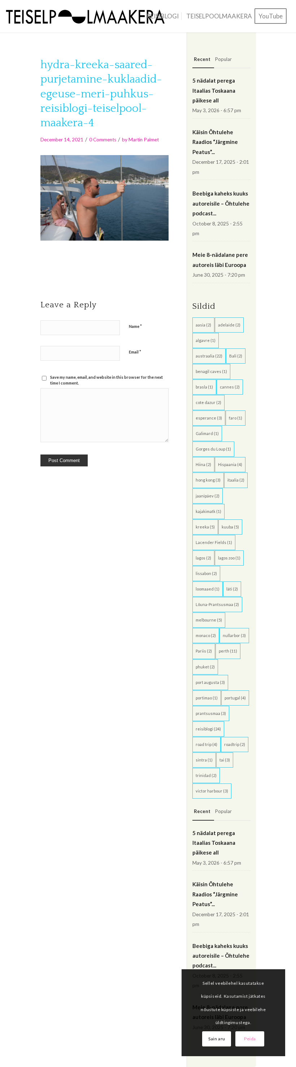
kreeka (205, 526)
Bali (235, 356)
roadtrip (234, 744)
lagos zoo (229, 558)
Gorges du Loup (213, 449)
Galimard (207, 433)
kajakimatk (208, 511)
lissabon (206, 573)
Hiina (203, 464)
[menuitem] (162, 16)
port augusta (210, 682)
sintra (204, 760)
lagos (203, 558)
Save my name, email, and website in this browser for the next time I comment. (106, 380)
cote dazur (208, 402)
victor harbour (212, 791)
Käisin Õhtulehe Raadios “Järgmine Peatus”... (215, 142)
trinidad (206, 775)
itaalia (235, 480)
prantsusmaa (211, 713)
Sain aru (216, 1038)
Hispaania (230, 464)
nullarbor (234, 635)
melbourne (209, 620)
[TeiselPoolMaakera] (88, 16)
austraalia (209, 356)
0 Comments (102, 139)
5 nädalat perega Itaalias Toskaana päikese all (213, 90)
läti (232, 589)
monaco (206, 635)
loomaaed (207, 589)
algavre (206, 340)
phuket (205, 666)
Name (135, 326)
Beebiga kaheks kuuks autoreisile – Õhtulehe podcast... (220, 203)
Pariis (204, 651)
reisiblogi (208, 728)
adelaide (229, 324)
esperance (209, 418)
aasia (203, 324)
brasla (204, 387)
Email (135, 352)
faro (235, 418)
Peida (250, 1038)
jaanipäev (207, 495)
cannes (230, 387)
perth (228, 651)
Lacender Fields (214, 542)
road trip (206, 744)
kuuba (230, 526)
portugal (235, 697)
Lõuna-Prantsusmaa (217, 604)
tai (224, 760)
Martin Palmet (144, 139)
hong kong (208, 480)
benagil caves (211, 371)
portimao (207, 697)
